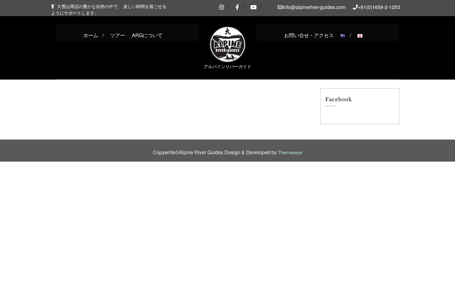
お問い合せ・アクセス (309, 35)
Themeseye (289, 152)
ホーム (90, 35)
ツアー (117, 35)
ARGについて (147, 35)
